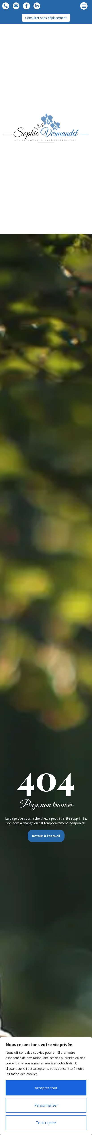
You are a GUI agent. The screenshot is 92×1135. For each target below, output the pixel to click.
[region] (46, 1086)
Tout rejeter (46, 1122)
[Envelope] (16, 5)
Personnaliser (46, 1105)
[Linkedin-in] (36, 5)
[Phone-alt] (5, 5)
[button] (84, 6)
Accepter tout (46, 1087)
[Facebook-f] (26, 5)
